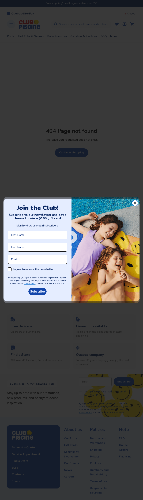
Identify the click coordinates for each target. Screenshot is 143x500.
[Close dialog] (135, 203)
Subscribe (37, 291)
